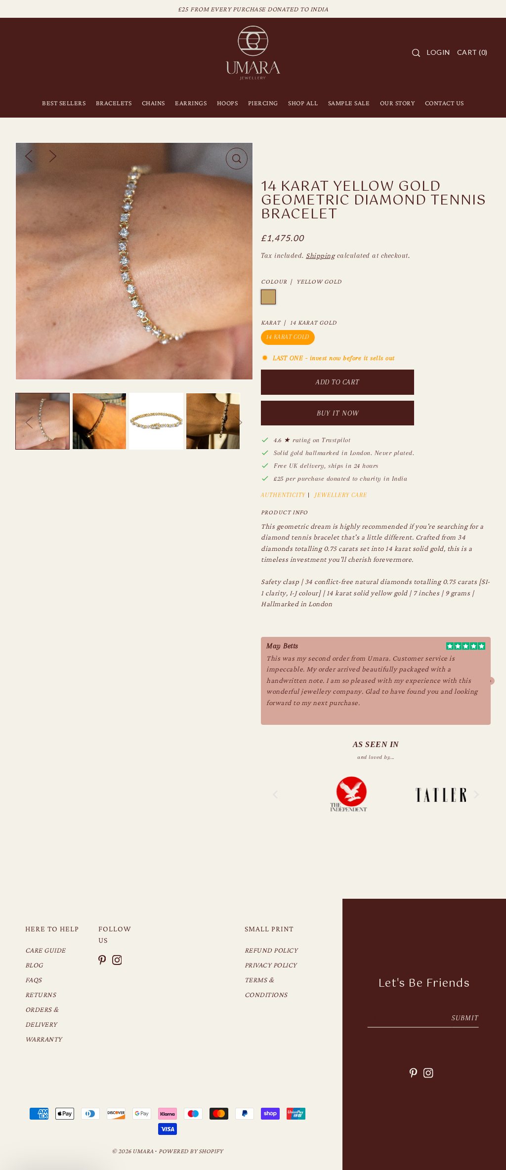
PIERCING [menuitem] (263, 103)
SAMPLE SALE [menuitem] (349, 103)
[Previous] (29, 155)
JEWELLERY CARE (341, 495)
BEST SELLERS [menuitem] (63, 103)
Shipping (320, 255)
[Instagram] (117, 959)
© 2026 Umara (133, 1151)
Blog (34, 965)
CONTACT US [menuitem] (444, 103)
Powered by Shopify (191, 1151)
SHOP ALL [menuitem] (303, 103)
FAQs (33, 980)
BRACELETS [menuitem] (114, 103)
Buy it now (338, 413)
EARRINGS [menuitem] (191, 103)
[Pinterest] (102, 959)
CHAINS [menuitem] (153, 103)
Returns (40, 995)
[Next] (53, 155)
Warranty (43, 1039)
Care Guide (45, 950)
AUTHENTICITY (283, 495)
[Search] (416, 53)
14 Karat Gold (287, 337)
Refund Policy (271, 950)
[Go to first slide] (475, 794)
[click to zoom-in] (237, 158)
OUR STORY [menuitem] (397, 103)
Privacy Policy (271, 965)
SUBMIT (465, 1018)
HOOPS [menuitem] (227, 103)
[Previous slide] (275, 794)
